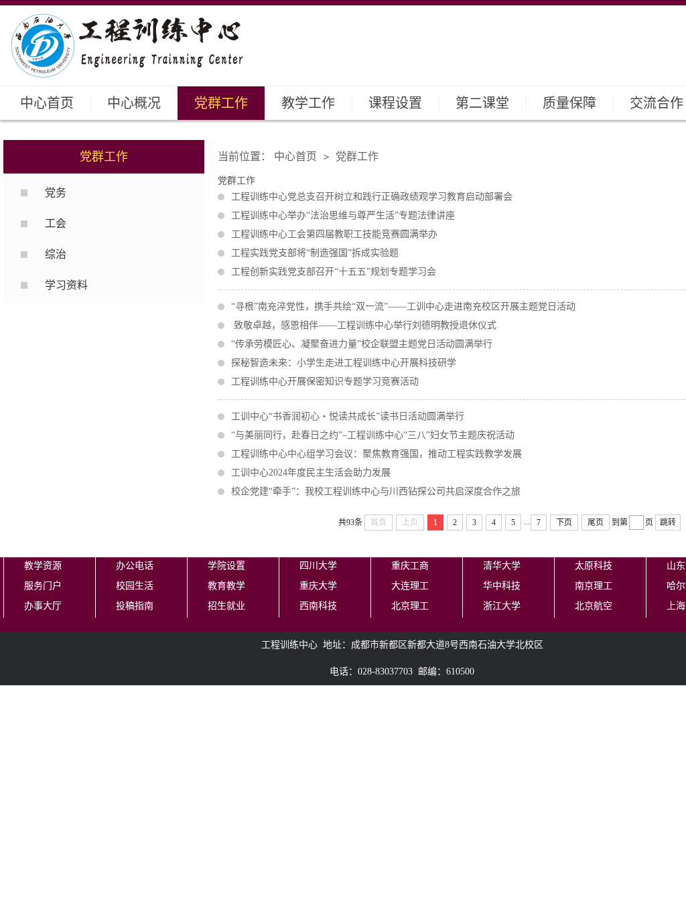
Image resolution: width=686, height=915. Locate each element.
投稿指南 (134, 606)
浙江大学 (502, 606)
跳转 (668, 522)
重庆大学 (318, 586)
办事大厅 (43, 606)
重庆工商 (410, 566)
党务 (55, 192)
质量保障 (569, 103)
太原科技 (593, 566)
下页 (564, 522)
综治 (55, 254)
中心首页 (47, 103)
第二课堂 (482, 103)
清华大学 (502, 566)
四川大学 (318, 566)
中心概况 (134, 103)
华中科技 (502, 586)
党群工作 (221, 103)
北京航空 (593, 606)
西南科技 (318, 606)
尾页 (596, 522)
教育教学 (226, 586)
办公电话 (134, 566)
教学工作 (308, 103)
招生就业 (226, 606)
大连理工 (410, 586)
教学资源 (43, 566)
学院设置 (226, 566)
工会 (55, 223)
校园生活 (134, 586)
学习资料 (66, 285)
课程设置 (395, 103)
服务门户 (43, 586)
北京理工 (410, 606)
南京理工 (593, 586)
